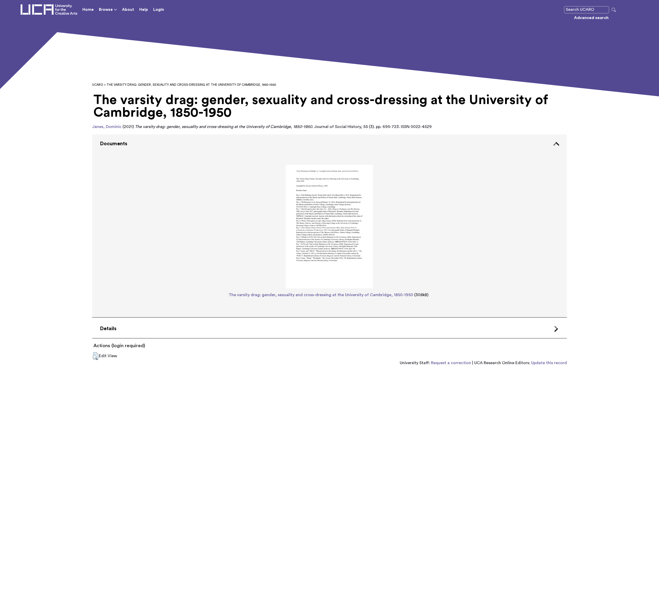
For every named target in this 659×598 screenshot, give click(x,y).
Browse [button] (106, 10)
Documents (113, 143)
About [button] (128, 10)
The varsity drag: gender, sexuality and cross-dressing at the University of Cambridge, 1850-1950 (321, 295)
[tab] (329, 226)
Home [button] (88, 10)
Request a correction (451, 363)
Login (158, 9)
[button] (95, 356)
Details (108, 328)
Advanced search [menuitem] (591, 18)
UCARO (97, 84)
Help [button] (143, 10)
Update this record (549, 363)
